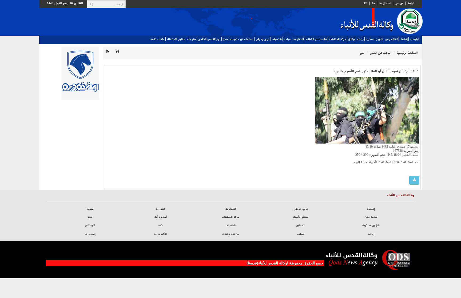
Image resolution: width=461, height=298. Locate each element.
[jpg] (414, 180)
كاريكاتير (90, 225)
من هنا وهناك (230, 234)
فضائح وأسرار (300, 216)
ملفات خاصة (157, 39)
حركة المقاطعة (337, 39)
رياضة (360, 39)
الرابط (411, 3)
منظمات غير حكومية (241, 39)
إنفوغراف (90, 234)
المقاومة (298, 39)
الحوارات (160, 208)
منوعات (191, 39)
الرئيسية (414, 39)
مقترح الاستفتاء (176, 39)
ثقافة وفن (391, 39)
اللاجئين (300, 225)
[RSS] (108, 51)
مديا (225, 39)
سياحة (287, 39)
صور (90, 216)
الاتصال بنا (385, 3)
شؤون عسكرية (374, 39)
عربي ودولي (263, 39)
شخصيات (277, 39)
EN (366, 3)
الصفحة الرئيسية (407, 53)
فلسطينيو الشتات (316, 39)
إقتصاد (404, 39)
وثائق (351, 39)
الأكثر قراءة (160, 234)
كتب (160, 225)
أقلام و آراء (160, 216)
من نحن (399, 3)
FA (373, 3)
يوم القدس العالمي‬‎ (209, 39)
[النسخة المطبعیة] (118, 51)
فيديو (90, 208)
